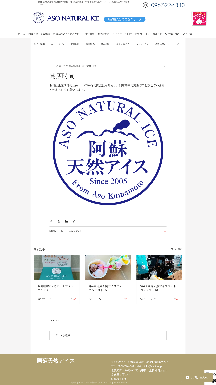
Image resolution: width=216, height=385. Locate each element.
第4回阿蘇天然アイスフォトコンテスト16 (107, 288)
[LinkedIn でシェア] (66, 221)
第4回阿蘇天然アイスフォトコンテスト (56, 288)
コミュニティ (142, 44)
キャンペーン (57, 44)
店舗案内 (90, 44)
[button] (178, 44)
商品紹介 (105, 44)
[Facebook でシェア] (50, 221)
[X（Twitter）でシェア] (58, 221)
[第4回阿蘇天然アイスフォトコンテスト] (57, 267)
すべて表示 (176, 248)
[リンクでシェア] (74, 221)
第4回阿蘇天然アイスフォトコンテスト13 (158, 288)
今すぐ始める (123, 44)
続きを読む (161, 44)
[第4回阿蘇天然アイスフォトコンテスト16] (108, 267)
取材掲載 (75, 44)
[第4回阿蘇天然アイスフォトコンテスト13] (159, 267)
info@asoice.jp (153, 366)
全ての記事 (39, 44)
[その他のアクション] (165, 66)
